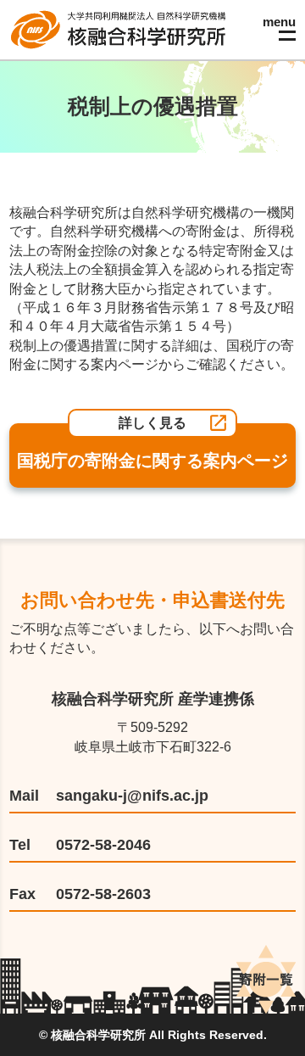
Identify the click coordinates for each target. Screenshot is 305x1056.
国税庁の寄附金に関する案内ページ (152, 460)
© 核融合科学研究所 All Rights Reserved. (153, 1035)
